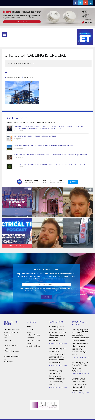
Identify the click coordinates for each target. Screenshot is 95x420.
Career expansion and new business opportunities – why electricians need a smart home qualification (50, 155)
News (29, 332)
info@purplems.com (11, 351)
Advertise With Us (33, 346)
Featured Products (33, 335)
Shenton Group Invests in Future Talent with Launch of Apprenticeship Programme (43, 145)
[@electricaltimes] (19, 181)
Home (29, 326)
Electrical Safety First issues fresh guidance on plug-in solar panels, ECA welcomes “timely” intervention (51, 164)
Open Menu (4, 34)
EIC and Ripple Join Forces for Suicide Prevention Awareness (35, 136)
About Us (30, 329)
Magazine (30, 338)
